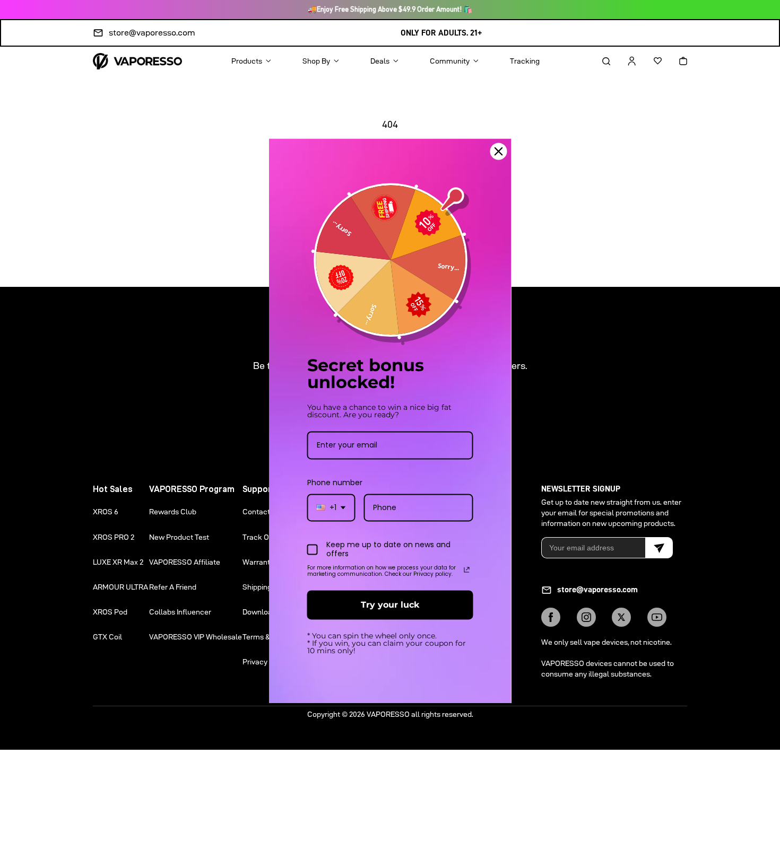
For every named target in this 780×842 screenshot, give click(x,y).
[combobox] (331, 508)
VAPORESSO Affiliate (184, 562)
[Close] (499, 151)
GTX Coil (107, 637)
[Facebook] (550, 617)
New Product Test (179, 537)
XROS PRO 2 (113, 537)
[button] (597, 61)
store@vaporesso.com (152, 32)
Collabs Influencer (180, 612)
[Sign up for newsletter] (659, 547)
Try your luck (390, 605)
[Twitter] (621, 617)
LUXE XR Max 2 (118, 562)
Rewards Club (172, 511)
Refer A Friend (172, 587)
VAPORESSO (388, 714)
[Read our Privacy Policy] (467, 569)
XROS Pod (110, 612)
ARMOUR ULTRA (120, 587)
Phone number (334, 482)
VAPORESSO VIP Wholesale (195, 637)
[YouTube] (656, 617)
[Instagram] (586, 617)
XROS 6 (105, 511)
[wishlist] (648, 61)
